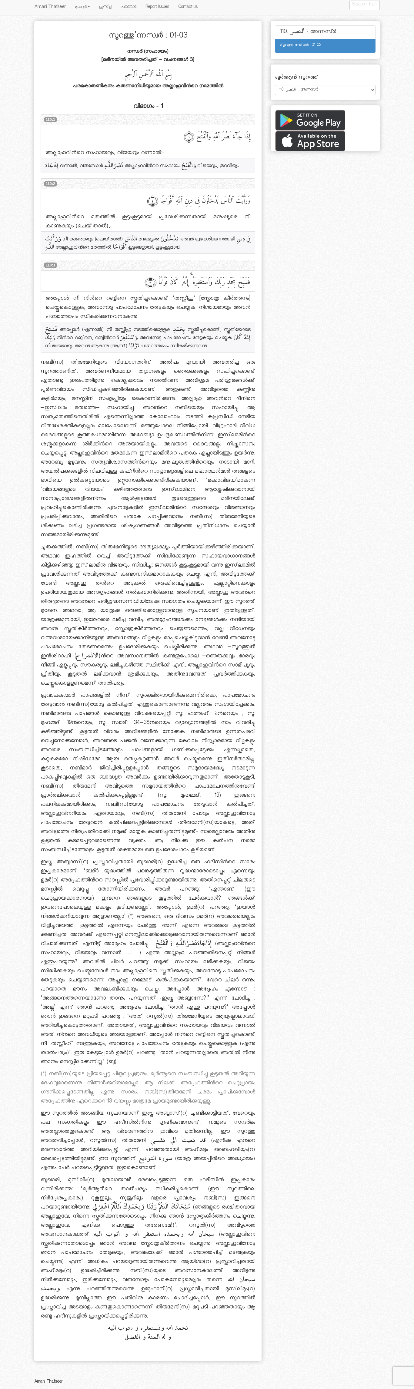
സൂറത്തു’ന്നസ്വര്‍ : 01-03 (300, 45)
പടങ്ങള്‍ (128, 7)
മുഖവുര (81, 7)
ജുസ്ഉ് (105, 7)
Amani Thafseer (50, 7)
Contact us (188, 7)
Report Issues (157, 7)
